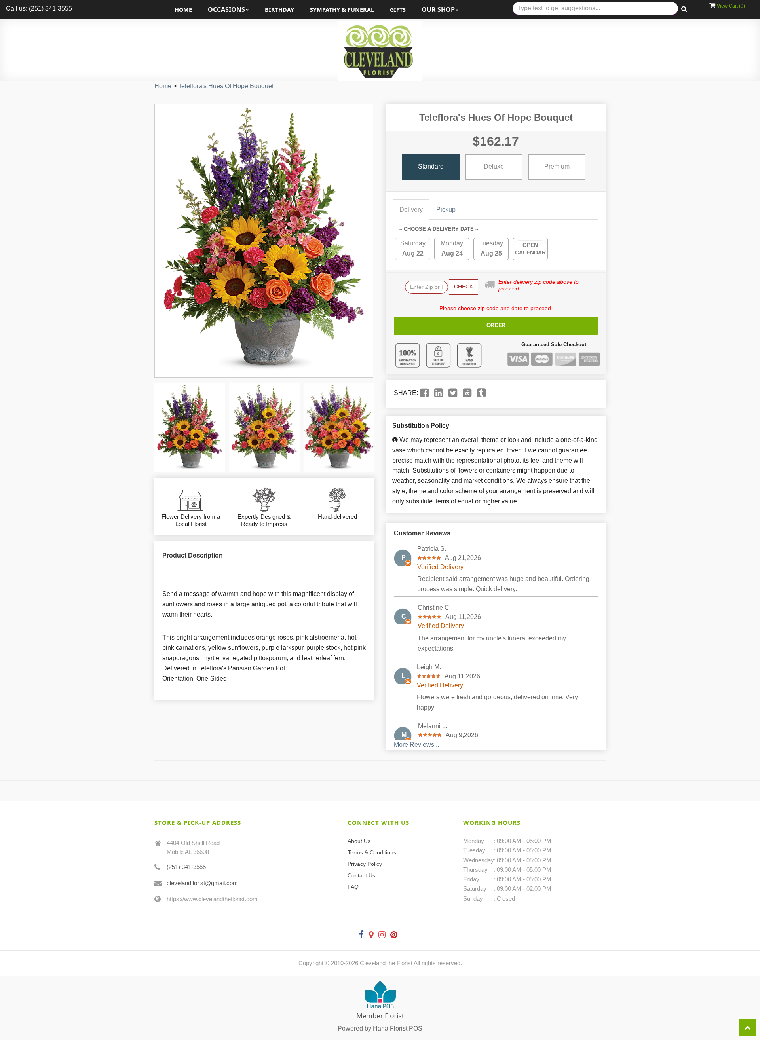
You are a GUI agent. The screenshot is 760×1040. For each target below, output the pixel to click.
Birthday (279, 9)
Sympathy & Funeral (342, 9)
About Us (359, 841)
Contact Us (361, 875)
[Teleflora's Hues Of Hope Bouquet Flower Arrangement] (189, 427)
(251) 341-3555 (186, 867)
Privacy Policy (365, 864)
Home (183, 9)
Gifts (398, 9)
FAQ (353, 887)
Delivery (411, 209)
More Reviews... (416, 744)
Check (463, 286)
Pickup (446, 209)
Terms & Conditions (372, 852)
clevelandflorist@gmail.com (202, 883)
